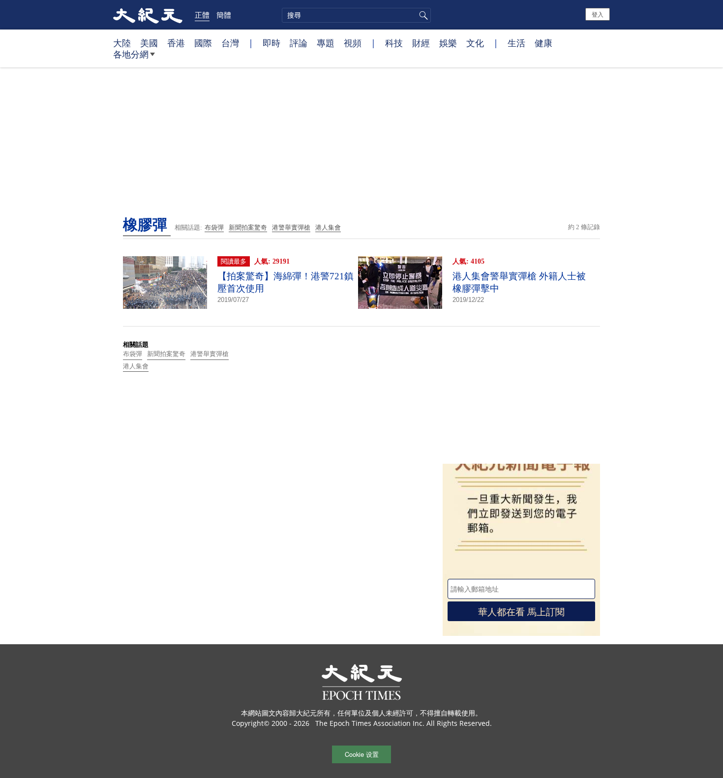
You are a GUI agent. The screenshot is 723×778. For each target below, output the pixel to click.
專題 (325, 43)
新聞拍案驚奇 (248, 227)
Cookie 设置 (362, 754)
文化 (475, 43)
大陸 (122, 43)
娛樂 (448, 43)
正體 (202, 15)
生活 (516, 43)
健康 (543, 43)
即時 (271, 43)
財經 (421, 43)
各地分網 (131, 54)
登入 (597, 14)
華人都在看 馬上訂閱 (521, 611)
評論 (298, 43)
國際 (203, 43)
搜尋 (422, 15)
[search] (356, 15)
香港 (176, 43)
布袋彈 (214, 227)
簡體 (223, 15)
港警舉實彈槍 (291, 227)
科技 (394, 43)
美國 (149, 43)
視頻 (353, 43)
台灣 (230, 43)
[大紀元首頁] (147, 14)
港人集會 (328, 227)
